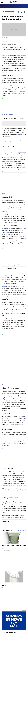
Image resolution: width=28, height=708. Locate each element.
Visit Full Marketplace (21, 530)
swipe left (7, 136)
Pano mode (8, 161)
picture (24, 418)
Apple (7, 37)
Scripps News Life (8, 12)
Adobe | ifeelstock (6, 464)
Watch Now (24, 2)
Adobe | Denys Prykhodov (7, 114)
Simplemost (21, 515)
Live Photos (4, 286)
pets (3, 492)
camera (18, 134)
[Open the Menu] (2, 2)
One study (4, 55)
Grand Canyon (21, 152)
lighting (22, 479)
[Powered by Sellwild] (24, 610)
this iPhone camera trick (10, 393)
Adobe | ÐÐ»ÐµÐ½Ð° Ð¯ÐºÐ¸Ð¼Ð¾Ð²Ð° (11, 265)
